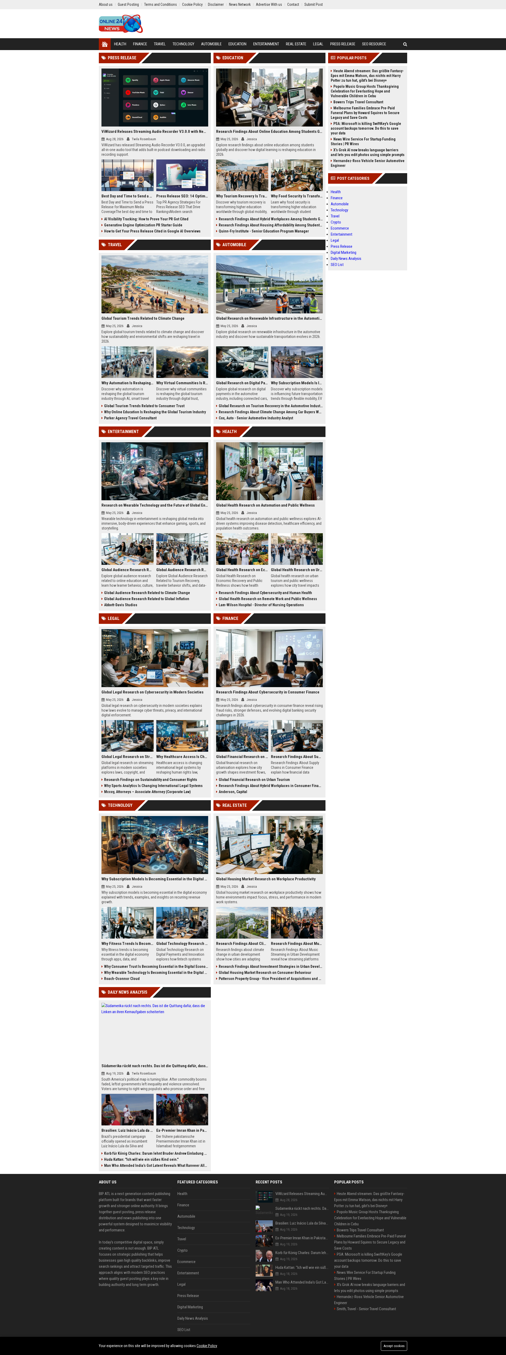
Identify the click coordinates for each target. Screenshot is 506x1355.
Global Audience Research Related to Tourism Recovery (182, 569)
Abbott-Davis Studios (120, 605)
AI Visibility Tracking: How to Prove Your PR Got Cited (146, 219)
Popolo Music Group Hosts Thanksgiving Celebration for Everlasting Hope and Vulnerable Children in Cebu (365, 91)
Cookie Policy (207, 1346)
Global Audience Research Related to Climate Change (147, 593)
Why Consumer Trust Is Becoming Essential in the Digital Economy (156, 966)
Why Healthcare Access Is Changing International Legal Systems (182, 756)
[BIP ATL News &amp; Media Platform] (121, 23)
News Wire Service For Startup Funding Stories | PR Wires (363, 141)
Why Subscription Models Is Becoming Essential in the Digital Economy (154, 879)
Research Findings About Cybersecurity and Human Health (265, 593)
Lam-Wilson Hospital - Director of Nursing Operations (261, 605)
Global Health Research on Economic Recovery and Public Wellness (242, 569)
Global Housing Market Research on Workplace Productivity (266, 879)
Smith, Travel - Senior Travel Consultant (366, 1309)
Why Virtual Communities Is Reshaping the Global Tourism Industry (182, 383)
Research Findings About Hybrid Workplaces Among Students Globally (271, 219)
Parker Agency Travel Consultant (130, 418)
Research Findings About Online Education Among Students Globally (269, 131)
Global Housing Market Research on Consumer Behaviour (265, 972)
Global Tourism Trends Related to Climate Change (142, 318)
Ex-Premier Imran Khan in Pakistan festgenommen (182, 1130)
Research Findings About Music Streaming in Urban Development (297, 943)
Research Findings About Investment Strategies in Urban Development (271, 966)
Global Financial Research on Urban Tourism (254, 780)
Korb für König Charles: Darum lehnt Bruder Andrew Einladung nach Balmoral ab (156, 1153)
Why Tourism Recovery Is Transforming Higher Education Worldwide (242, 196)
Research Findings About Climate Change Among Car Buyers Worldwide (271, 412)
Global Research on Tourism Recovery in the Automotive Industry (271, 406)
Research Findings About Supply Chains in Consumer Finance (297, 756)
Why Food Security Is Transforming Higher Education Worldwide (297, 196)
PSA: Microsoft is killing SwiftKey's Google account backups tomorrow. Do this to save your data (366, 128)
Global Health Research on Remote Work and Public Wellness (268, 599)
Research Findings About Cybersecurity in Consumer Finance (267, 692)
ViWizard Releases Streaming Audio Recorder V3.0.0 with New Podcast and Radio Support (154, 131)
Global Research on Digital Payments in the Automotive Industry (242, 383)
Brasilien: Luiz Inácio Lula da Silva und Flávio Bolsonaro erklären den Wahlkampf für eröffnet (127, 1130)
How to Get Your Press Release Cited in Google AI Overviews (152, 231)
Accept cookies (394, 1346)
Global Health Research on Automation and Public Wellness (265, 505)
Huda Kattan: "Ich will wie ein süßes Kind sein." (141, 1159)
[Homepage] (105, 44)
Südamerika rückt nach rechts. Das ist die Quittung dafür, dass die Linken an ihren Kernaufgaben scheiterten (154, 1065)
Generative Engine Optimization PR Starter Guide (143, 225)
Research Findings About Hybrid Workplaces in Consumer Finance (271, 786)
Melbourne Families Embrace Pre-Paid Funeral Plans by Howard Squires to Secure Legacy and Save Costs (365, 113)
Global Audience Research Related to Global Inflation (146, 599)
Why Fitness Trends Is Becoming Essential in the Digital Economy (127, 943)
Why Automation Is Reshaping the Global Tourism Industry (127, 383)
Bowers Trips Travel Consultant (358, 102)
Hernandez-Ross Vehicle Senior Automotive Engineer (368, 163)
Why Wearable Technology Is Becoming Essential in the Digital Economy (156, 972)
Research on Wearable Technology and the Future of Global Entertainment (154, 505)
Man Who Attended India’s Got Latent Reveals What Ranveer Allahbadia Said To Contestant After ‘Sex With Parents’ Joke (156, 1165)
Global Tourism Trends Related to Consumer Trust (144, 406)
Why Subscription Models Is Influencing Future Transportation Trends (297, 383)
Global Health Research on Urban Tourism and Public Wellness (297, 569)
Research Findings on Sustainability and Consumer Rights (150, 780)
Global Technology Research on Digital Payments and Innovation (182, 943)
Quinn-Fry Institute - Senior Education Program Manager (264, 231)
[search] (405, 44)
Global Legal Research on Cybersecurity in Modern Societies (152, 692)
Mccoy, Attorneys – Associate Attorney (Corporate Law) (147, 792)
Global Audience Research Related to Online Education (127, 569)
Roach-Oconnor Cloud (122, 979)
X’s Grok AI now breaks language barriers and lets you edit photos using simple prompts (368, 152)
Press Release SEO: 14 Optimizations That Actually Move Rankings (182, 196)
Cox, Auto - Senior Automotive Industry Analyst (256, 418)
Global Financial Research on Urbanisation (242, 756)
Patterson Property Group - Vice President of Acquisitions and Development (271, 979)
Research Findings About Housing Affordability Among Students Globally (271, 225)
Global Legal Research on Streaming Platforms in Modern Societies (127, 756)
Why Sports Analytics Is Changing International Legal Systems (153, 786)
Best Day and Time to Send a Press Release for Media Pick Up (127, 196)
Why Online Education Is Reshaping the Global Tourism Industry (155, 412)
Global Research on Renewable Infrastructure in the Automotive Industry (269, 318)
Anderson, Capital (233, 792)
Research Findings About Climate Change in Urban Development (242, 943)
